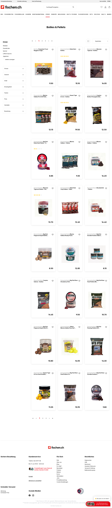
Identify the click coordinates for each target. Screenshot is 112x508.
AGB (86, 462)
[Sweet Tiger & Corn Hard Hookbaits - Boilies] (43, 393)
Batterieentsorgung (90, 470)
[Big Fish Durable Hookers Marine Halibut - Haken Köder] (97, 254)
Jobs (58, 478)
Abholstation (60, 476)
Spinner (5, 51)
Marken (59, 472)
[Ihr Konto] (105, 7)
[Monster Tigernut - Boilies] (97, 69)
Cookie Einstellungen (62, 482)
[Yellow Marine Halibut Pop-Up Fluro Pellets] (70, 346)
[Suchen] (74, 7)
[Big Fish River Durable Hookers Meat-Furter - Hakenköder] (97, 393)
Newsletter (59, 468)
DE (109, 1)
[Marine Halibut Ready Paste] (70, 254)
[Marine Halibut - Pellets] (70, 161)
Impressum (87, 464)
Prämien (59, 470)
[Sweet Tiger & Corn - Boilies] (70, 115)
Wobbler (5, 45)
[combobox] (58, 7)
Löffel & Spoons (7, 53)
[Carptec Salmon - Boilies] (43, 300)
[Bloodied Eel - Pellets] (97, 208)
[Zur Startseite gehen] (11, 7)
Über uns (59, 462)
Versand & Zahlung (90, 468)
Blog (58, 464)
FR (108, 1)
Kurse (58, 474)
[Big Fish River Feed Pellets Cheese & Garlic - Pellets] (70, 393)
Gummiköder (6, 48)
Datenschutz (88, 460)
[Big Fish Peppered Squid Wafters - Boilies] (43, 254)
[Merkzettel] (101, 7)
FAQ (58, 460)
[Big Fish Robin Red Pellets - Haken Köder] (43, 161)
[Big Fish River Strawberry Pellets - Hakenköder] (70, 300)
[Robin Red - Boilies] (70, 69)
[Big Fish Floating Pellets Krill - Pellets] (97, 346)
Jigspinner (6, 56)
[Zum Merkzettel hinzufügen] (52, 49)
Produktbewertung (62, 480)
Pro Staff (59, 466)
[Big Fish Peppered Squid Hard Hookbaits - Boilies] (43, 346)
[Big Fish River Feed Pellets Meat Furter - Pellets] (97, 300)
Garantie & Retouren (90, 466)
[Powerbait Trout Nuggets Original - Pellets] (43, 69)
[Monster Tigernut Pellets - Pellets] (43, 208)
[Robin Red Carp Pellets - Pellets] (70, 208)
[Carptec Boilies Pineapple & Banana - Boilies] (97, 115)
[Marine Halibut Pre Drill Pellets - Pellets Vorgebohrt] (43, 115)
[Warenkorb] (109, 7)
